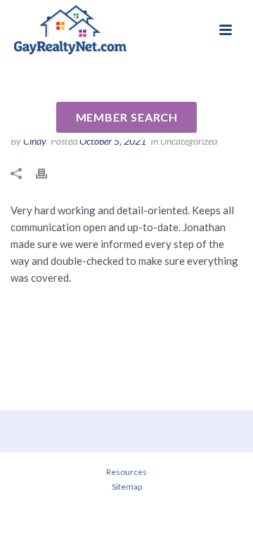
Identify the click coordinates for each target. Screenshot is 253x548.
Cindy (34, 141)
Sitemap (127, 486)
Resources (126, 472)
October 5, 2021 (112, 141)
